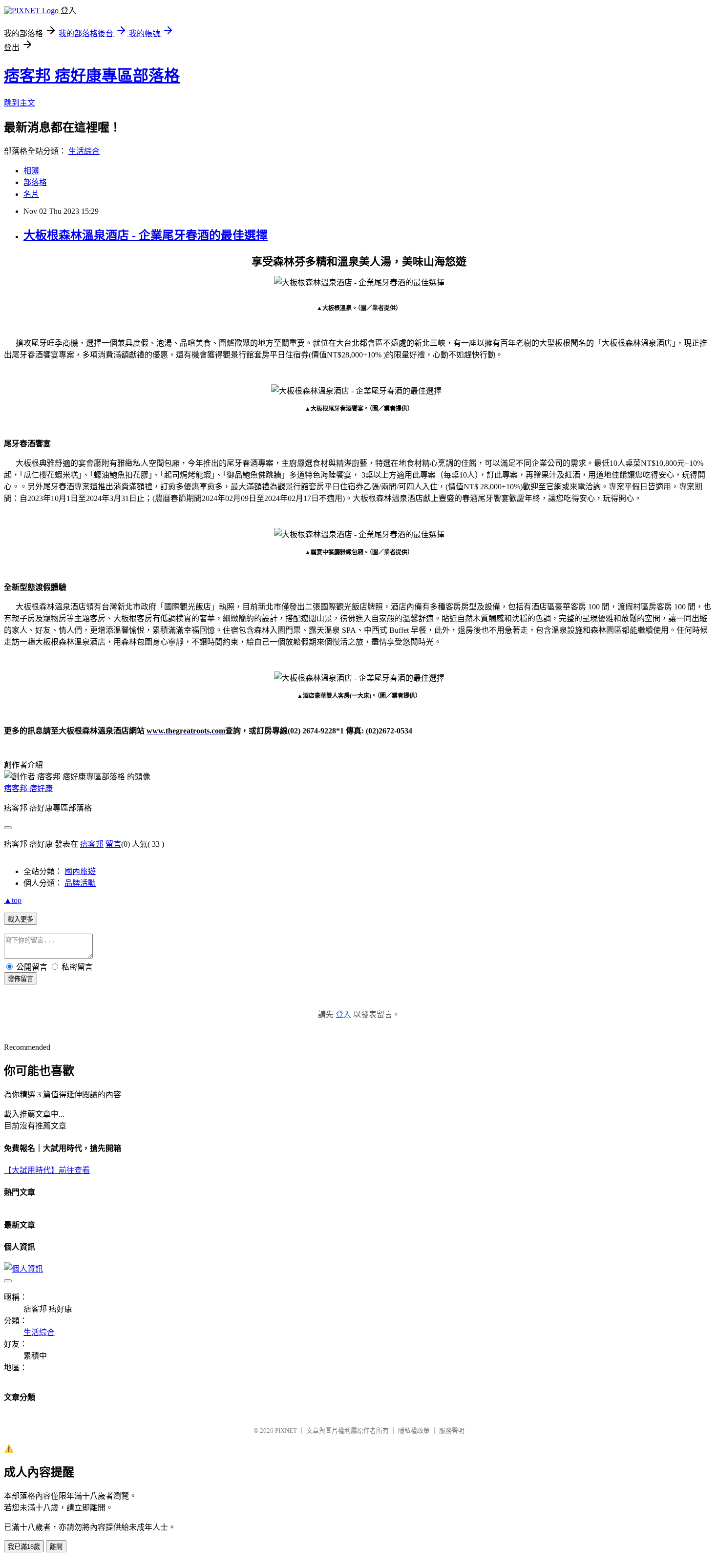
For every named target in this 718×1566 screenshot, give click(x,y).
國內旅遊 (80, 871)
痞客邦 (92, 844)
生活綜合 (84, 151)
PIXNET (286, 1430)
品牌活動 (80, 883)
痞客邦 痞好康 (28, 788)
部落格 (35, 182)
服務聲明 (452, 1430)
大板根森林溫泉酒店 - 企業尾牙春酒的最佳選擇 (145, 235)
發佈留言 (20, 978)
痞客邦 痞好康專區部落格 (92, 75)
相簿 (31, 171)
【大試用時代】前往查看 (47, 1170)
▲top (12, 900)
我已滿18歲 (24, 1546)
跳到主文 (19, 103)
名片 (31, 194)
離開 (56, 1546)
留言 (113, 844)
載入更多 (20, 919)
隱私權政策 (414, 1430)
